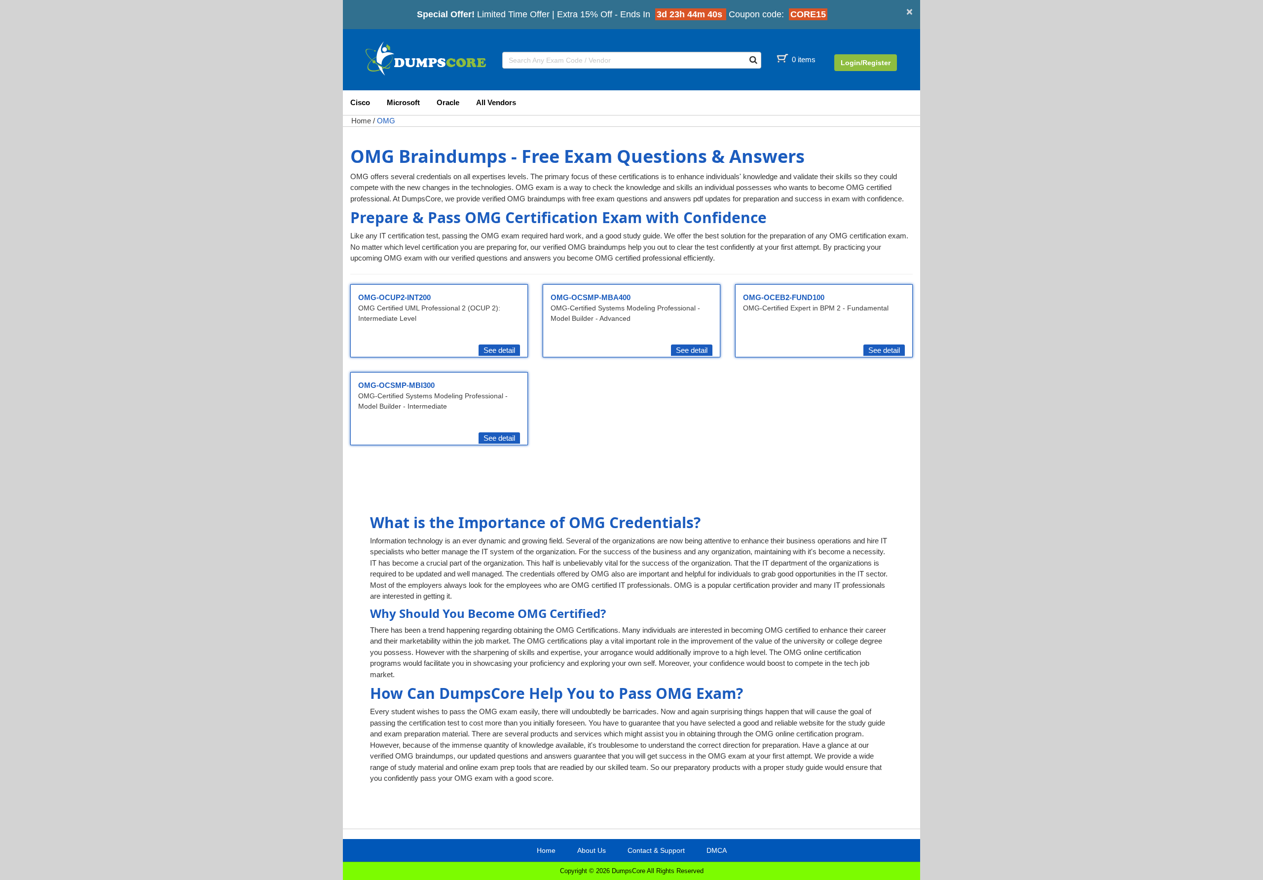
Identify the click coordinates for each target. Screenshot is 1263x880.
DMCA (716, 850)
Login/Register (866, 63)
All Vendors (496, 102)
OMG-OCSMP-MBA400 (591, 297)
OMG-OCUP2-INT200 (394, 297)
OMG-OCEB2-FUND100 (783, 297)
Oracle (448, 102)
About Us (591, 850)
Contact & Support (656, 850)
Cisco (360, 102)
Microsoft (403, 102)
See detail (499, 350)
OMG (386, 120)
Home (361, 120)
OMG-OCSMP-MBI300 (396, 385)
